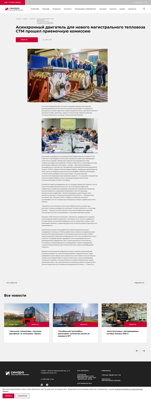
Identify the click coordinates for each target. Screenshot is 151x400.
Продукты (57, 9)
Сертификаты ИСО (84, 383)
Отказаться (22, 396)
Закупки (103, 9)
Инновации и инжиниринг (85, 9)
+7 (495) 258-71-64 (140, 2)
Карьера (113, 9)
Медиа (122, 9)
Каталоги (68, 9)
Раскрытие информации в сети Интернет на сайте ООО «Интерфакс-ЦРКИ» (86, 377)
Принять (8, 396)
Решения (45, 9)
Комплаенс (106, 370)
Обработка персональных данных (111, 379)
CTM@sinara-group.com (48, 373)
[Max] (42, 385)
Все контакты (83, 370)
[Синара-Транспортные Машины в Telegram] (47, 385)
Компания (35, 9)
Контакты (132, 9)
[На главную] (14, 9)
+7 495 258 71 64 (47, 379)
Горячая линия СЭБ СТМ (111, 375)
